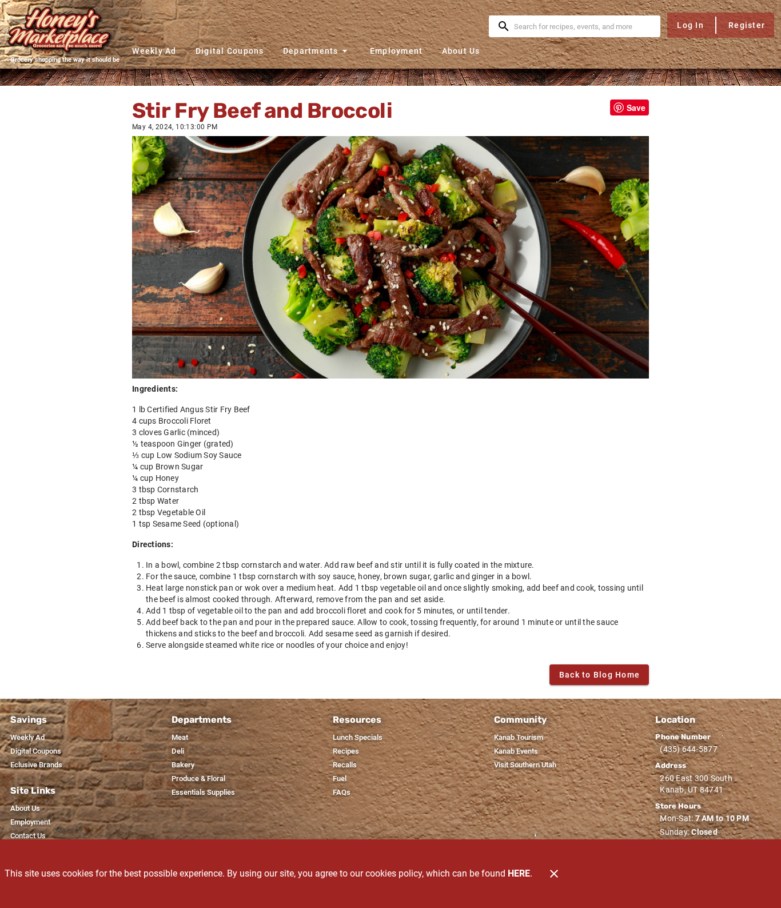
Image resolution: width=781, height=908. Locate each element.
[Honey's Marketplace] (64, 29)
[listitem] (27, 737)
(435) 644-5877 (689, 749)
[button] (316, 50)
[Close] (554, 873)
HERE (519, 873)
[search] (582, 26)
